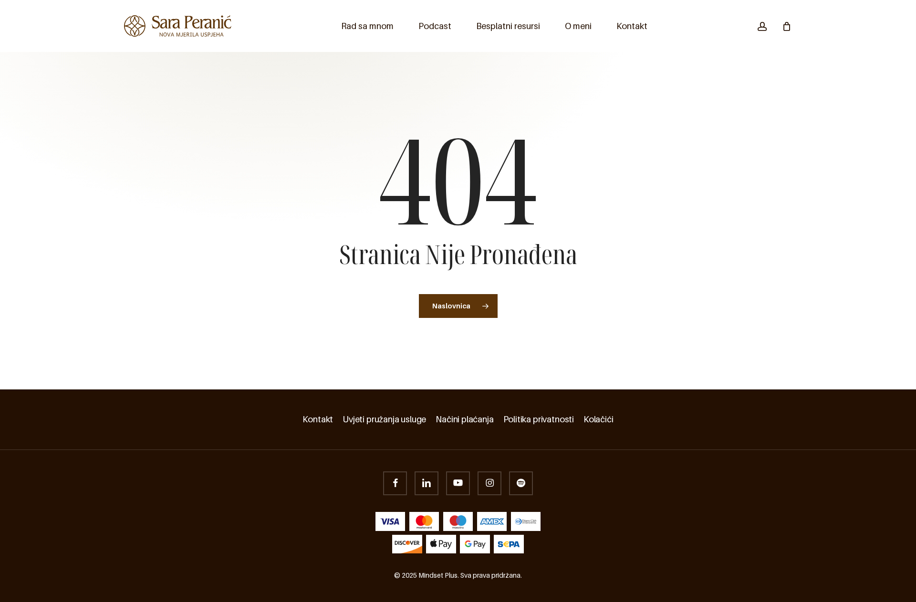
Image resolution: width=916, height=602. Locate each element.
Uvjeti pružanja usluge (384, 419)
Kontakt (317, 419)
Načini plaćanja (464, 419)
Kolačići (598, 419)
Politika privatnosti (538, 419)
